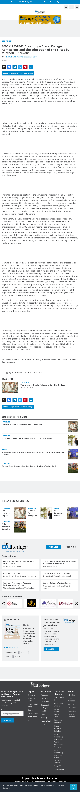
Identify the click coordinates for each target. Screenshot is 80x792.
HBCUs (4, 450)
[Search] (71, 7)
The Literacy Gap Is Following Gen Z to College (42, 385)
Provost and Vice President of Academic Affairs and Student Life (60, 562)
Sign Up (7, 720)
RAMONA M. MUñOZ (14, 57)
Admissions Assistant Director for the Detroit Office (19, 562)
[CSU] (48, 603)
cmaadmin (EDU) (30, 57)
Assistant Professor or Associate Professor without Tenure (17, 584)
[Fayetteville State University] (65, 603)
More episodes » (11, 648)
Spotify (8, 656)
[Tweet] (20, 67)
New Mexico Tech (50, 566)
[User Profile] (66, 7)
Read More (51, 649)
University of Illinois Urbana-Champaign (19, 576)
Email (3, 709)
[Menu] (77, 7)
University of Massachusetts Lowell (57, 576)
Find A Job (53, 547)
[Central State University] (31, 603)
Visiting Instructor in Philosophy (56, 573)
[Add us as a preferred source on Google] (31, 67)
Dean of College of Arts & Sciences (57, 583)
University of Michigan (12, 566)
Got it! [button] (73, 787)
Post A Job (71, 547)
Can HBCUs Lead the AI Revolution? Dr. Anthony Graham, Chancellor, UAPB (29, 636)
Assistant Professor (11, 573)
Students (7, 41)
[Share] (9, 67)
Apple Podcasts (11, 652)
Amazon (24, 652)
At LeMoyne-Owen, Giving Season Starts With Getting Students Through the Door (33, 453)
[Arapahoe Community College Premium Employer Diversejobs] (14, 603)
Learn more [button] (7, 788)
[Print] (4, 67)
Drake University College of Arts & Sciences (56, 587)
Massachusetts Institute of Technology (19, 588)
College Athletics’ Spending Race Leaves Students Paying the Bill (30, 466)
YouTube (18, 656)
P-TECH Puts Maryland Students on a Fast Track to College (27, 438)
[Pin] (25, 67)
